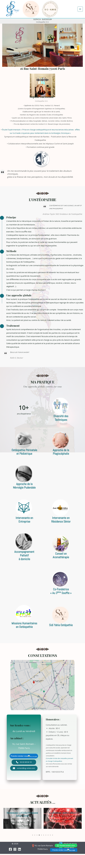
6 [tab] (43, 835)
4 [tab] (39, 835)
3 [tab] (37, 835)
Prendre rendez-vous (59, 850)
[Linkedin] (19, 849)
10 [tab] (52, 835)
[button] (24, 762)
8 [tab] (48, 835)
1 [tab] (32, 835)
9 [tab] (50, 835)
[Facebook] (10, 849)
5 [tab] (41, 835)
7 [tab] (46, 835)
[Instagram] (14, 849)
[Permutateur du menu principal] (80, 9)
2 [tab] (35, 835)
